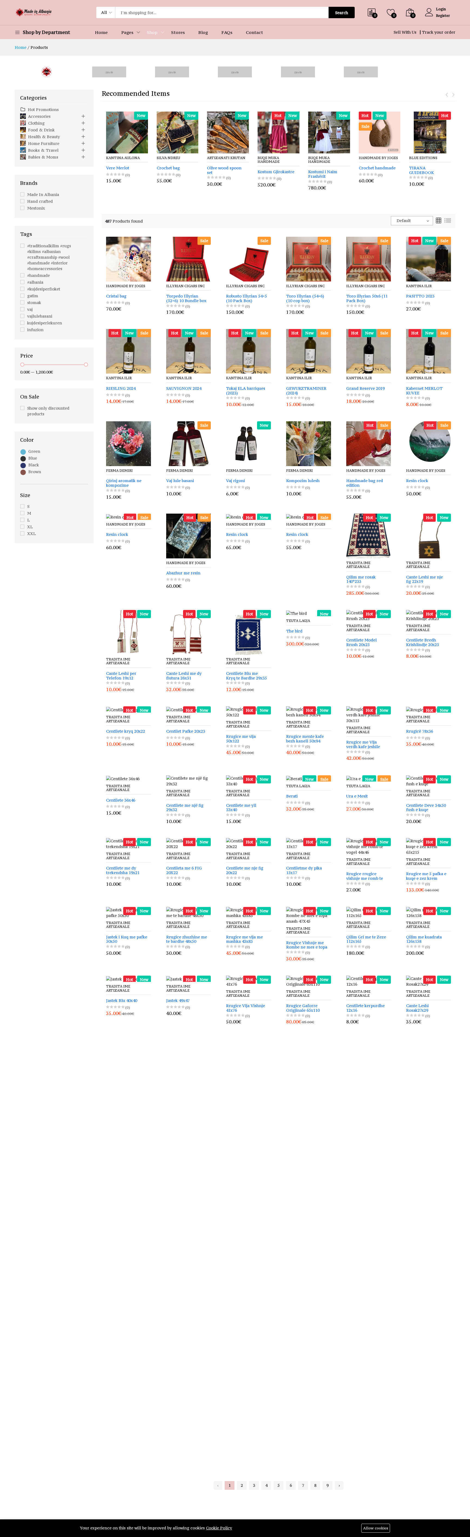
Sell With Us (405, 32)
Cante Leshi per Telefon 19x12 (121, 676)
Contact (254, 32)
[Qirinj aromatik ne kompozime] (128, 443)
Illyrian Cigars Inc (185, 286)
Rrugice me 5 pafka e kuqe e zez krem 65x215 (426, 876)
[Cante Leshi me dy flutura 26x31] (188, 631)
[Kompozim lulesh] (308, 443)
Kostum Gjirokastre (225, 172)
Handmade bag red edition (364, 483)
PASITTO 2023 (420, 296)
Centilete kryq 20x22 (125, 731)
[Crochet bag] (127, 132)
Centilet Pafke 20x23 (185, 731)
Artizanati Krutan (176, 158)
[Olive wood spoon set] (178, 132)
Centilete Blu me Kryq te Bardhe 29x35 (246, 676)
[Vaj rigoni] (248, 443)
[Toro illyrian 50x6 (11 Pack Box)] (368, 258)
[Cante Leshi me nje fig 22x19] (428, 535)
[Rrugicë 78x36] (421, 709)
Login (441, 9)
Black (33, 464)
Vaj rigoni (235, 481)
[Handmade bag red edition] (368, 443)
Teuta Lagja (298, 621)
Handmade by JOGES (328, 158)
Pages (127, 32)
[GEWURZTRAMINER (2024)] (308, 350)
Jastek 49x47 (178, 1000)
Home (101, 32)
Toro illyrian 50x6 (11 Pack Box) (367, 298)
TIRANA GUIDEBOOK (371, 170)
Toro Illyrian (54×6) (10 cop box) (305, 298)
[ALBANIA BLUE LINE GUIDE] (430, 132)
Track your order (438, 32)
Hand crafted (40, 201)
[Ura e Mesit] (359, 778)
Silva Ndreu (118, 158)
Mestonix (36, 208)
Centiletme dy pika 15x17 (304, 870)
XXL (31, 533)
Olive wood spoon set (174, 170)
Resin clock (417, 481)
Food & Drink (41, 129)
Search (341, 12)
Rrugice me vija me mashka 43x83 (244, 939)
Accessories (39, 116)
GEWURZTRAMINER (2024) (306, 391)
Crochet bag (117, 168)
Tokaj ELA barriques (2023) (245, 391)
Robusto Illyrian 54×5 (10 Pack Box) (246, 298)
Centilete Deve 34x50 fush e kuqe (426, 807)
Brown (34, 471)
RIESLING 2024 (120, 388)
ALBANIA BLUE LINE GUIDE (424, 170)
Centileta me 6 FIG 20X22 (184, 870)
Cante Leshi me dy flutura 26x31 (184, 676)
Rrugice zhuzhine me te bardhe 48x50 (186, 939)
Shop (152, 32)
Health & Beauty (44, 136)
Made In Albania (43, 194)
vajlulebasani (39, 316)
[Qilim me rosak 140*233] (368, 535)
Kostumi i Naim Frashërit (272, 174)
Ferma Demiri (119, 471)
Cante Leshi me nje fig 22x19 (424, 579)
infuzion (35, 329)
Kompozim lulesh (303, 481)
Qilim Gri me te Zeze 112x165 (366, 939)
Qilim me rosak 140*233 (361, 579)
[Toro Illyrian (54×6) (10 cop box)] (308, 258)
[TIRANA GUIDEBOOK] (380, 132)
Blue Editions (373, 158)
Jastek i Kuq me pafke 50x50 (126, 939)
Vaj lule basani (180, 481)
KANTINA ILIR (419, 286)
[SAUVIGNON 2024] (188, 350)
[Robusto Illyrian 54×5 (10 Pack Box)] (248, 258)
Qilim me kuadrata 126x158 (424, 939)
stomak (34, 302)
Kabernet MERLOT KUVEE (424, 391)
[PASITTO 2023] (428, 258)
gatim (32, 295)
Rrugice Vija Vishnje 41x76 (245, 1008)
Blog (203, 32)
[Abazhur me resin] (188, 535)
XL (30, 526)
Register (443, 16)
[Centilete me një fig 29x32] (188, 780)
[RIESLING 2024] (128, 350)
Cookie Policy (219, 1527)
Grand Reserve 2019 (365, 388)
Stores (178, 32)
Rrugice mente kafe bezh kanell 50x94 (305, 739)
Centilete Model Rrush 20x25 (361, 642)
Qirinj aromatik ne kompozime (123, 483)
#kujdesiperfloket (43, 289)
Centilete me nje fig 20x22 (244, 870)
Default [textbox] (404, 220)
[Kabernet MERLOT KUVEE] (428, 350)
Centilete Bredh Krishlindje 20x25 (422, 642)
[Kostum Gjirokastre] (228, 132)
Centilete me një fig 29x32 (184, 807)
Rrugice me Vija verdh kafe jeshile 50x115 (363, 744)
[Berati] (294, 778)
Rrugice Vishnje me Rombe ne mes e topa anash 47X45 (306, 945)
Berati (292, 796)
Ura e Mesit (357, 796)
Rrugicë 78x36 (419, 731)
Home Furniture (43, 143)
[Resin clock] (428, 443)
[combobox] (412, 220)
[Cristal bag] (128, 258)
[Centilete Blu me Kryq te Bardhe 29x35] (248, 631)
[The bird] (296, 612)
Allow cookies (375, 1528)
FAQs (226, 32)
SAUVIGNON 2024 (183, 388)
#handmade (38, 275)
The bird (294, 631)
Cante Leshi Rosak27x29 (417, 1008)
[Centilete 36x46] (123, 778)
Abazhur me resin (183, 573)
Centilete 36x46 (120, 800)
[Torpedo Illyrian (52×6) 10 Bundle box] (188, 258)
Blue (32, 458)
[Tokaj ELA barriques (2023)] (248, 350)
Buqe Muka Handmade (218, 160)
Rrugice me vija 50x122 (241, 739)
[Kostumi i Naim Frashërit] (279, 132)
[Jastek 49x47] (180, 978)
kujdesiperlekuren (44, 322)
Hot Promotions (43, 109)
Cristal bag (116, 296)
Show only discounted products (48, 411)
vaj (30, 309)
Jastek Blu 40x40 (121, 1000)
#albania (35, 282)
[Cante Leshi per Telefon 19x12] (128, 631)
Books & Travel (43, 150)
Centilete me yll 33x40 (241, 807)
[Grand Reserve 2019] (368, 350)
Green (34, 451)
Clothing (36, 123)
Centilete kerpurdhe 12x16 (365, 1008)
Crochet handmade (326, 168)
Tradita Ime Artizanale (358, 565)
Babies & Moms (43, 157)
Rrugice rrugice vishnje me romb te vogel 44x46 (364, 876)
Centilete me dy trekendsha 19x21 (123, 870)
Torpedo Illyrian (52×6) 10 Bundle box (186, 298)
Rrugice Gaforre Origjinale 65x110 (303, 1008)
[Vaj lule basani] (188, 443)
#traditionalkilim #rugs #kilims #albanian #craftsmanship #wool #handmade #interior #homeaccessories (49, 257)
